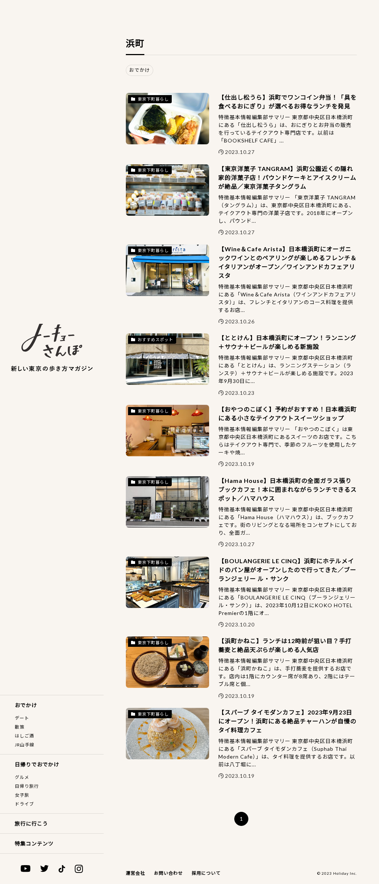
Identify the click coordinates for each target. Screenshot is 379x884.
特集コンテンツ (34, 843)
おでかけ (26, 705)
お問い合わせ (168, 873)
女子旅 (22, 795)
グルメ (22, 777)
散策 (19, 727)
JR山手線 (24, 744)
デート (22, 718)
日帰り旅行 (27, 786)
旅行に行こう (31, 823)
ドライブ (24, 804)
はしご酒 (24, 736)
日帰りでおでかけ (37, 764)
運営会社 (135, 873)
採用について (206, 873)
